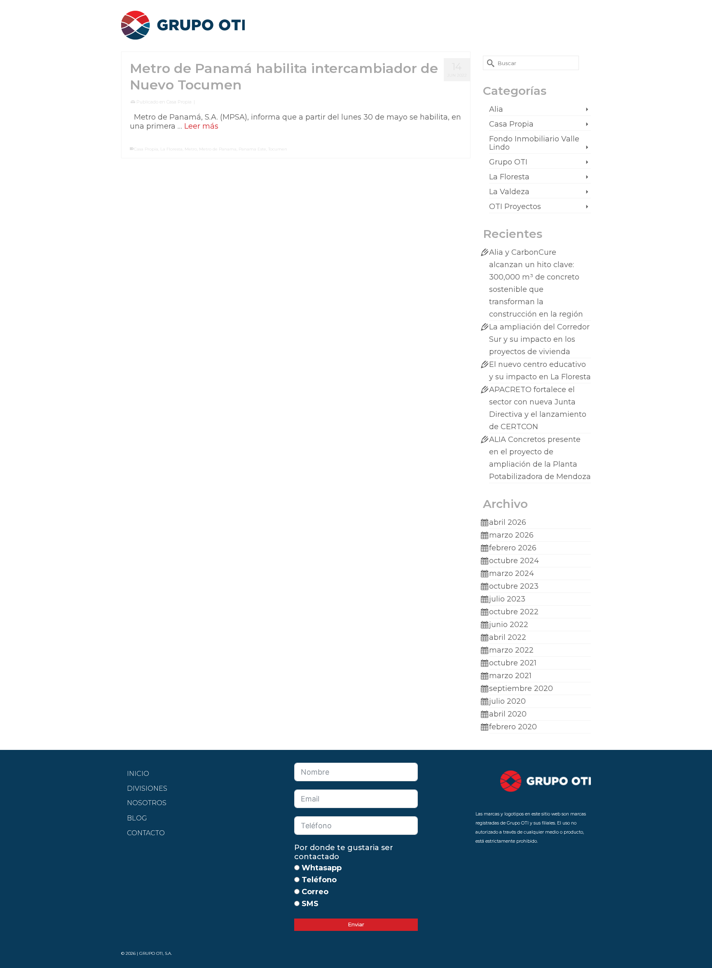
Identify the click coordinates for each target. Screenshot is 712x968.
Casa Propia (179, 102)
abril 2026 (507, 522)
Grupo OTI (508, 162)
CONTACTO (146, 833)
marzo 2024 (511, 573)
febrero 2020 (513, 726)
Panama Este (252, 149)
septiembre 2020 (521, 688)
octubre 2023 (514, 586)
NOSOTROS (146, 803)
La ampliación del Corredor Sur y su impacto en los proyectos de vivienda (539, 339)
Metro (191, 149)
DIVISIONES (147, 788)
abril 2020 (508, 714)
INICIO (138, 774)
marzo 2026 (511, 535)
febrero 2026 (512, 547)
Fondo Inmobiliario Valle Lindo (534, 143)
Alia (496, 109)
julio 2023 (507, 599)
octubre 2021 (512, 662)
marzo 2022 (511, 650)
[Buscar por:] (531, 63)
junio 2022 (508, 624)
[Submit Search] (489, 63)
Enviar (356, 924)
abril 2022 (507, 637)
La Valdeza (509, 191)
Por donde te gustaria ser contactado (343, 852)
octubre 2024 (514, 560)
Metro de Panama (218, 149)
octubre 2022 (514, 611)
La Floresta (171, 149)
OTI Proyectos (515, 206)
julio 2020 (507, 701)
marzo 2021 (510, 675)
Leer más (201, 126)
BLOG (137, 818)
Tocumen (277, 149)
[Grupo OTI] (195, 22)
